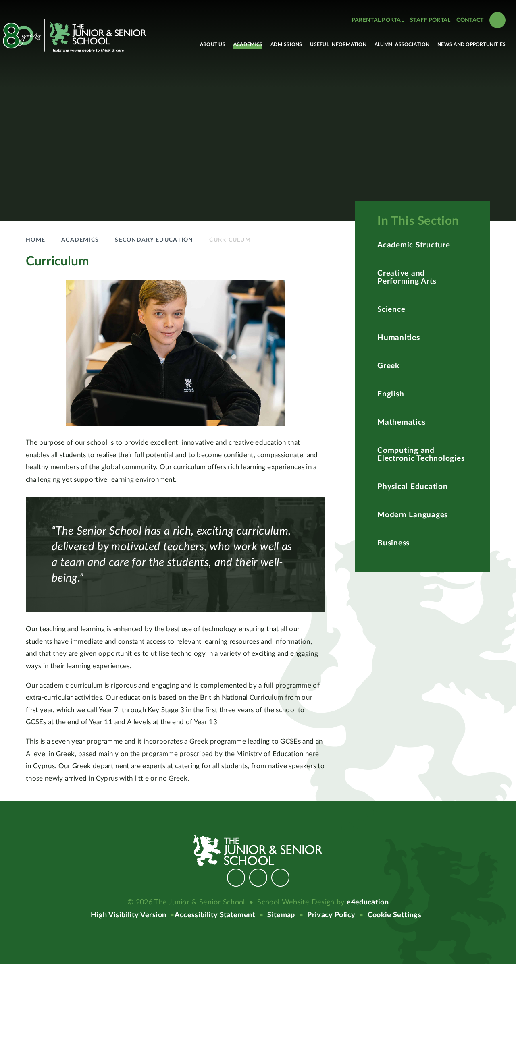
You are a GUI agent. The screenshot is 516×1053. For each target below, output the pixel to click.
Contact (469, 20)
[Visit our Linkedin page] (280, 878)
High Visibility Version (128, 915)
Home (35, 240)
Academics (80, 240)
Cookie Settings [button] (394, 915)
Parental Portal (378, 20)
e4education (368, 902)
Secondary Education (154, 240)
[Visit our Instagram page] (258, 878)
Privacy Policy (331, 915)
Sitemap (281, 915)
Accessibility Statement (215, 915)
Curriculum (230, 240)
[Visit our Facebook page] (236, 878)
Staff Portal (430, 20)
